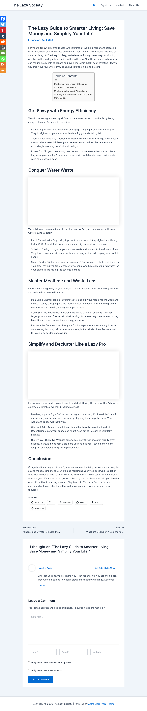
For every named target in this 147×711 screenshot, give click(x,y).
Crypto (104, 5)
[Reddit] (3, 42)
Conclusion (60, 98)
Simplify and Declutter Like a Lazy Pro (73, 94)
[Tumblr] (3, 36)
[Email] (3, 53)
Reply (42, 585)
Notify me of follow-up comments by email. (51, 662)
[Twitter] (3, 24)
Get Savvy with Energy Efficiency (70, 84)
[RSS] (3, 65)
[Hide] (1, 76)
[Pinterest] (3, 30)
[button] (94, 5)
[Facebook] (3, 19)
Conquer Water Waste (65, 87)
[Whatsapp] (3, 59)
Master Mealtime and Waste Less (70, 91)
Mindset (120, 5)
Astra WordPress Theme (101, 703)
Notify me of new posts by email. (46, 670)
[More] (3, 70)
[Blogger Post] (3, 47)
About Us (134, 5)
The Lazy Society (27, 5)
